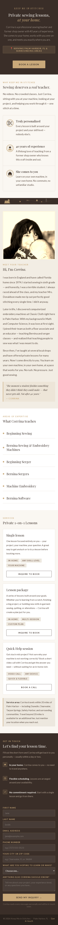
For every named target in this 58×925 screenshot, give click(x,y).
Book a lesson (29, 64)
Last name (9, 819)
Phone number (11, 842)
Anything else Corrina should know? (26, 877)
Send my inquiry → (29, 897)
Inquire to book (29, 574)
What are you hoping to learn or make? (27, 865)
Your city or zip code (16, 854)
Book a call (29, 687)
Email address (11, 831)
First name (9, 808)
